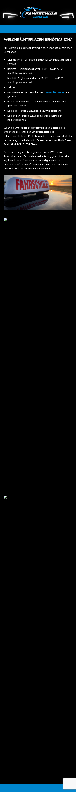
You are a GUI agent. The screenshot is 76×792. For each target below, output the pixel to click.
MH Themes (58, 788)
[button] (71, 29)
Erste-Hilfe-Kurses (54, 92)
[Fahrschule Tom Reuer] (38, 23)
